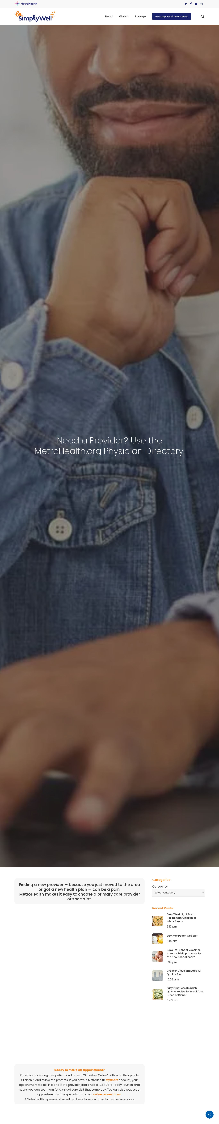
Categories (160, 887)
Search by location (58, 985)
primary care (135, 961)
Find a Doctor (66, 938)
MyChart (112, 1080)
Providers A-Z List (86, 980)
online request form (107, 1094)
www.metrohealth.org (56, 920)
